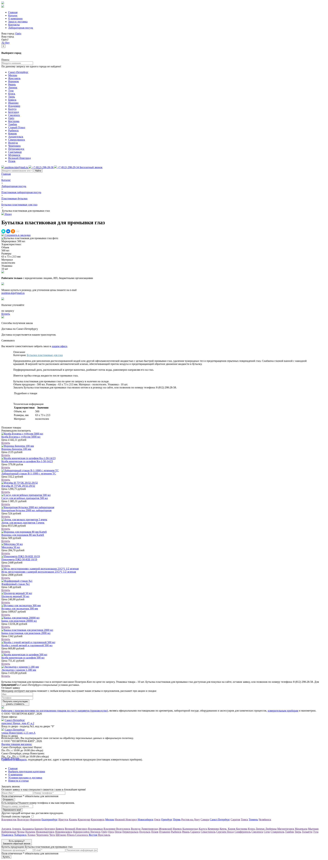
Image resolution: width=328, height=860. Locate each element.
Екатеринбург (50, 819)
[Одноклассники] (13, 231)
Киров (231, 828)
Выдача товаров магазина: (16, 744)
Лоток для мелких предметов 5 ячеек (22, 522)
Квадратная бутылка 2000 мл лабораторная (26, 510)
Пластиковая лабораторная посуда (21, 192)
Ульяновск (7, 834)
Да (2, 42)
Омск (157, 819)
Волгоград (23, 819)
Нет (7, 42)
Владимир (14, 105)
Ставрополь (277, 831)
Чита (52, 834)
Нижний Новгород (126, 819)
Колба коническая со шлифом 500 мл (22, 657)
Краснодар (84, 819)
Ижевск (177, 828)
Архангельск (15, 136)
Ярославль (14, 78)
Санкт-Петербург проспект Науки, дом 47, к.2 (17, 722)
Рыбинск (13, 130)
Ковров (12, 133)
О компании (15, 18)
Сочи (267, 831)
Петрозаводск (16, 148)
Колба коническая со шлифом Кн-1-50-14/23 (27, 461)
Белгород (13, 112)
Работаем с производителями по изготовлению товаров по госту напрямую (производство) (54, 710)
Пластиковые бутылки (14, 198)
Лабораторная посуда (20, 27)
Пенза (118, 831)
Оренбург (166, 819)
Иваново (13, 102)
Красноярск (98, 819)
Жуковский (165, 828)
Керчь (223, 828)
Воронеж (13, 81)
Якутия (93, 834)
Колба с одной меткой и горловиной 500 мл (26, 645)
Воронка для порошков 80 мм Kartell (22, 534)
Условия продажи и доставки (25, 777)
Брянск (12, 99)
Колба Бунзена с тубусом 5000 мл (20, 436)
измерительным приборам (283, 710)
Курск (11, 93)
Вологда (13, 142)
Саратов (235, 819)
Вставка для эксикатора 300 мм (19, 608)
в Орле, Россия (10, 758)
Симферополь (243, 831)
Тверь (11, 96)
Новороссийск (81, 831)
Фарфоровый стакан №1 (15, 584)
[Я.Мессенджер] (3, 231)
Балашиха (28, 828)
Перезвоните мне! (12, 810)
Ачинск (17, 828)
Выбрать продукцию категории (26, 771)
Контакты (14, 24)
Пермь (177, 819)
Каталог (13, 15)
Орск (111, 831)
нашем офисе (59, 346)
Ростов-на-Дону (190, 819)
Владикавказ (95, 828)
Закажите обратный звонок (16, 842)
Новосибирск (145, 819)
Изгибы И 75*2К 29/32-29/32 (18, 485)
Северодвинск (16, 139)
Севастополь (208, 831)
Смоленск (14, 115)
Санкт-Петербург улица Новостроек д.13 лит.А (18, 731)
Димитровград (149, 828)
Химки (31, 834)
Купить (5, 442)
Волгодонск (123, 828)
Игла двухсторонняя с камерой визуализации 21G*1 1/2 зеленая (38, 571)
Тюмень (253, 819)
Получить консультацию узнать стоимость (15, 702)
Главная (12, 12)
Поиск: (5, 59)
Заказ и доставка (18, 21)
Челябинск (265, 819)
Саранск (195, 831)
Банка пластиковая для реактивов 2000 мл (25, 633)
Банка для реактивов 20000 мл (19, 620)
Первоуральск (130, 831)
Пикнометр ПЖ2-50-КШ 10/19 (19, 559)
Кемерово (213, 828)
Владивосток (9, 819)
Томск (244, 819)
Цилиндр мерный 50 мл (15, 596)
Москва (12, 75)
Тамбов (12, 124)
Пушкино (164, 831)
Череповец (14, 145)
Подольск (145, 831)
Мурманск (14, 155)
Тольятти (307, 831)
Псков (11, 161)
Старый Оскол (16, 127)
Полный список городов (15, 816)
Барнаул (39, 828)
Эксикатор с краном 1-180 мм (18, 669)
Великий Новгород (19, 158)
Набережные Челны (13, 831)
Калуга (12, 109)
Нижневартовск (45, 831)
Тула (10, 90)
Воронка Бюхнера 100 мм (16, 449)
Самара (205, 819)
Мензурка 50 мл (10, 547)
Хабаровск (20, 834)
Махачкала (301, 828)
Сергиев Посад (225, 831)
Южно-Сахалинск (77, 834)
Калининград (190, 828)
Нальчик (30, 831)
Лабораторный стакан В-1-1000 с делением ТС (28, 473)
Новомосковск (63, 831)
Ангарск (6, 828)
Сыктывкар (15, 151)
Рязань (12, 84)
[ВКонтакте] (8, 231)
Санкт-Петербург (18, 72)
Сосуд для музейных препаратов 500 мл (24, 498)
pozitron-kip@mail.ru (13, 293)
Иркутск (63, 819)
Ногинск (95, 831)
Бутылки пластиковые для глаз (19, 204)
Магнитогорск (285, 828)
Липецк (12, 87)
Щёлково (61, 834)
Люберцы (271, 828)
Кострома (13, 121)
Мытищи (313, 828)
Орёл (18, 33)
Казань (73, 819)
